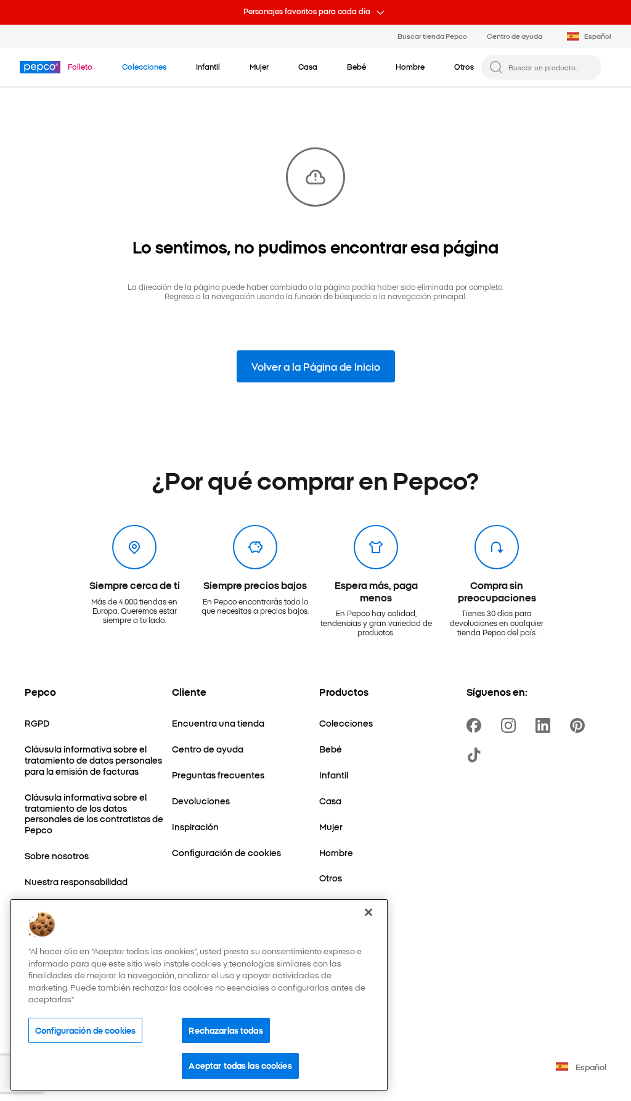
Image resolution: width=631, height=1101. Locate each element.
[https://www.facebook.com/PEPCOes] (476, 725)
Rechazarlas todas (226, 1030)
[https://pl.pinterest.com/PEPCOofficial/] (580, 725)
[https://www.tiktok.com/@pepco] (476, 755)
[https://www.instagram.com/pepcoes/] (511, 725)
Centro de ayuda (514, 36)
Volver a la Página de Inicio (315, 366)
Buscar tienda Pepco (432, 36)
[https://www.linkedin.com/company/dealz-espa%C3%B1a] (545, 725)
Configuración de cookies (85, 1030)
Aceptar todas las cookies (240, 1065)
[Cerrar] (368, 912)
